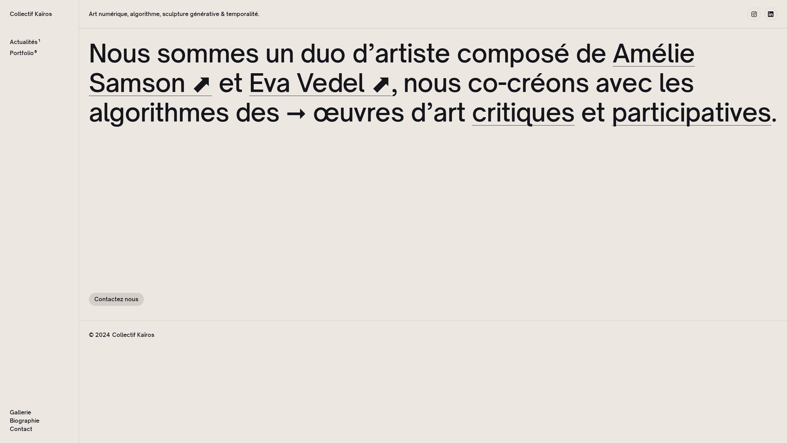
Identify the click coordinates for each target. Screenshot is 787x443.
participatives (691, 112)
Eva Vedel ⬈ (320, 82)
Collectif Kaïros (31, 14)
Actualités (24, 42)
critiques (523, 112)
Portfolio (22, 53)
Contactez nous (116, 299)
